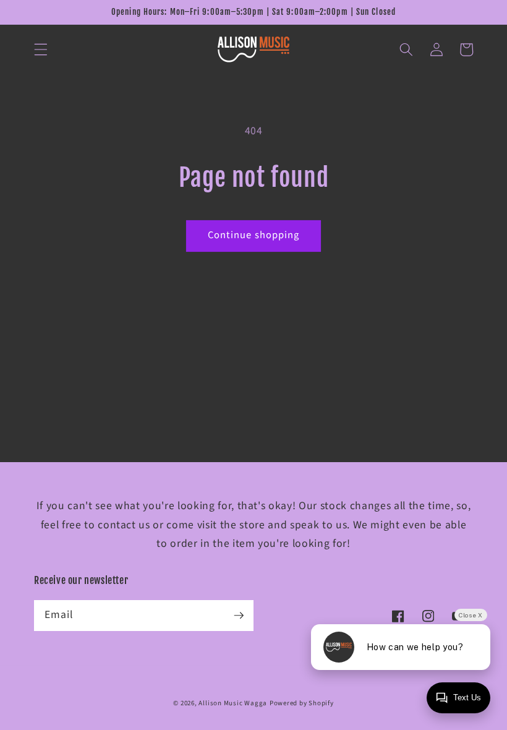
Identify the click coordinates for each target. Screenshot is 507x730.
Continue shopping (254, 235)
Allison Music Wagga (232, 703)
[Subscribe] (239, 615)
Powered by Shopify (302, 703)
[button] (41, 49)
